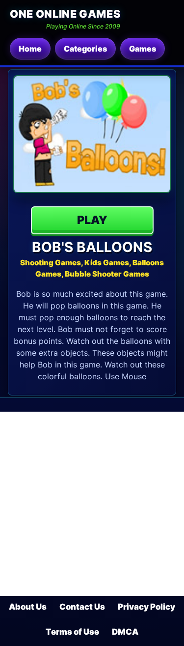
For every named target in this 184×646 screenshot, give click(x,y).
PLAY (92, 220)
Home (30, 49)
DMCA (125, 632)
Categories (85, 49)
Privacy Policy (146, 607)
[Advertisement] (92, 504)
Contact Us (82, 607)
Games (142, 49)
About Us (28, 607)
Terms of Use (72, 632)
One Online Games (65, 13)
